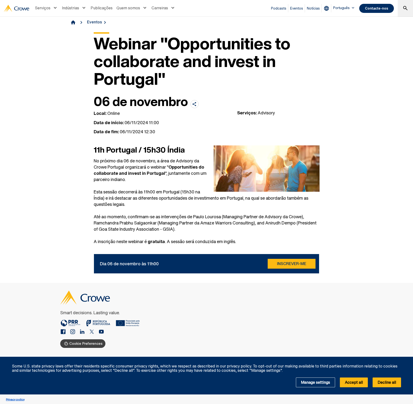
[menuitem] (46, 8)
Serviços (42, 8)
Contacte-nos (376, 8)
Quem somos (128, 8)
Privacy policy (15, 399)
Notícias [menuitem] (313, 8)
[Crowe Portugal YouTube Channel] (101, 332)
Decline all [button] (387, 382)
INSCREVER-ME (291, 263)
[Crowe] (16, 8)
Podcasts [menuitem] (278, 8)
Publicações (102, 8)
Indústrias (70, 8)
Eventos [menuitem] (296, 8)
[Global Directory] (327, 8)
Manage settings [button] (315, 382)
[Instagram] (74, 332)
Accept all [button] (354, 382)
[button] (407, 359)
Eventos (94, 22)
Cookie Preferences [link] (86, 343)
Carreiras (160, 8)
